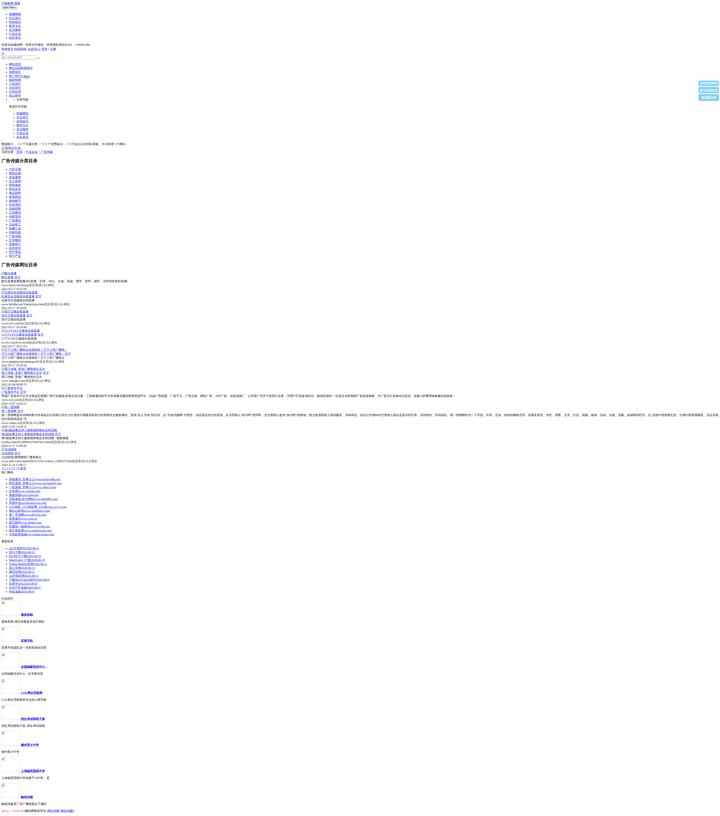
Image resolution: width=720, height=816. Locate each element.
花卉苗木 (15, 248)
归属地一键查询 (29, 526)
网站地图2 (67, 810)
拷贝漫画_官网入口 (35, 483)
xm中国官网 (24, 575)
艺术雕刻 (15, 240)
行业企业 (32, 151)
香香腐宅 (23, 518)
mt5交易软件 (24, 548)
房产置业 (15, 252)
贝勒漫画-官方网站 (33, 499)
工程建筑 (15, 212)
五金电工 (15, 224)
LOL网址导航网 (31, 692)
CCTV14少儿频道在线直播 (19, 334)
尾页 (23, 468)
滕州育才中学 (30, 744)
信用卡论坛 (23, 583)
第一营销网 (9, 411)
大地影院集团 (31, 534)
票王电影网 (30, 530)
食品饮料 (15, 193)
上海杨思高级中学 (33, 771)
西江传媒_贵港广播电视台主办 (22, 372)
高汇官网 (22, 568)
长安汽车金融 (25, 587)
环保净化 (15, 204)
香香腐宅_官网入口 (34, 479)
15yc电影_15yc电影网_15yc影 (37, 506)
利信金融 (22, 591)
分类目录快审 (709, 83)
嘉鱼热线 (23, 495)
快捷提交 (8, 49)
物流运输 (15, 173)
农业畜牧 (15, 177)
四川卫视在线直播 (14, 315)
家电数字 (15, 200)
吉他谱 (24, 491)
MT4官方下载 (25, 556)
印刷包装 (15, 232)
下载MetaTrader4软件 (29, 579)
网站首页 (15, 64)
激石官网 (22, 571)
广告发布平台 (11, 392)
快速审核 (20, 49)
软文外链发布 (709, 90)
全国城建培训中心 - (34, 666)
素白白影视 (29, 510)
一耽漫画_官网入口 (32, 487)
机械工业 (15, 228)
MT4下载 (22, 552)
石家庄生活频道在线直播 (18, 296)
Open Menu (9, 7)
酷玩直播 (8, 277)
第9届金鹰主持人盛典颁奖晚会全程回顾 (28, 434)
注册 (53, 49)
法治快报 (8, 453)
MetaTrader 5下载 (27, 560)
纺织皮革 (15, 189)
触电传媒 (27, 797)
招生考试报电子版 (33, 718)
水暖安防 (15, 216)
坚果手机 (27, 640)
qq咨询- (33, 49)
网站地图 (53, 810)
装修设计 (15, 244)
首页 (19, 151)
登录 (44, 49)
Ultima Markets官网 (28, 564)
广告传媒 (47, 151)
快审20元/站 (13, 148)
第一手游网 (27, 514)
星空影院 (25, 522)
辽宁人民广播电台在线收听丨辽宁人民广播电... (33, 353)
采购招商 (15, 208)
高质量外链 (708, 97)
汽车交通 (15, 169)
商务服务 (15, 185)
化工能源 (15, 181)
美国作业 (27, 503)
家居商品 (15, 196)
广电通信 (15, 220)
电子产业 (15, 256)
